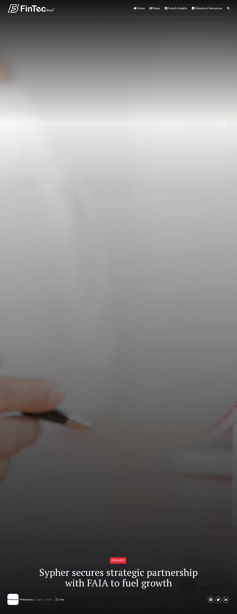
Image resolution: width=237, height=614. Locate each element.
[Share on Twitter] (218, 600)
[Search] (228, 8)
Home (141, 8)
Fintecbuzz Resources (208, 8)
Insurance (118, 560)
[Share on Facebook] (211, 600)
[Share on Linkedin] (226, 600)
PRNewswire (26, 599)
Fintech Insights (177, 8)
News (156, 8)
